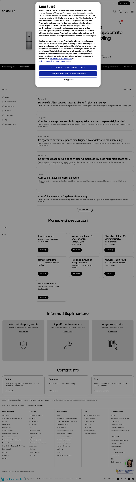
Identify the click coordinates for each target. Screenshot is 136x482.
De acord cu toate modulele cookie (68, 68)
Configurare (68, 80)
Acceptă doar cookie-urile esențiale (68, 74)
